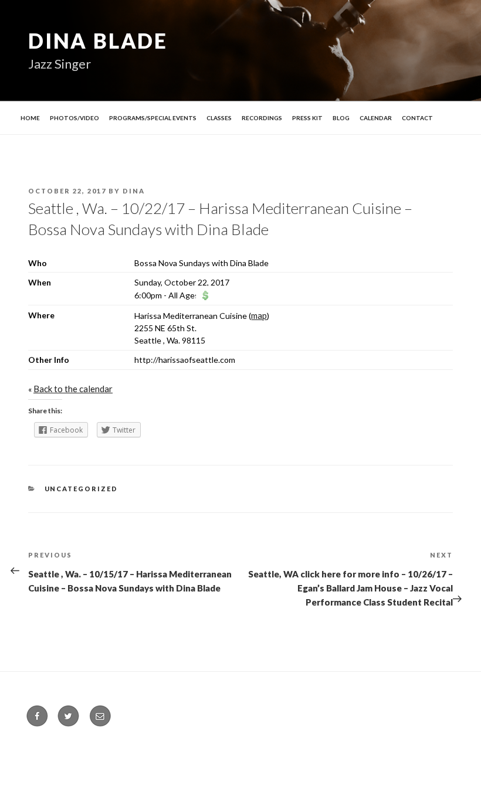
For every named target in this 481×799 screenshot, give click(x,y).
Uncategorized (81, 488)
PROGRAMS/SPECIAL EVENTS (153, 117)
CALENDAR (376, 117)
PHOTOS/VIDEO (74, 117)
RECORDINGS (262, 117)
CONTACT (417, 117)
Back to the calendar (73, 388)
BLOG (341, 117)
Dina (134, 191)
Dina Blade (98, 40)
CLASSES (219, 117)
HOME (30, 117)
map (259, 315)
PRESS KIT (307, 117)
